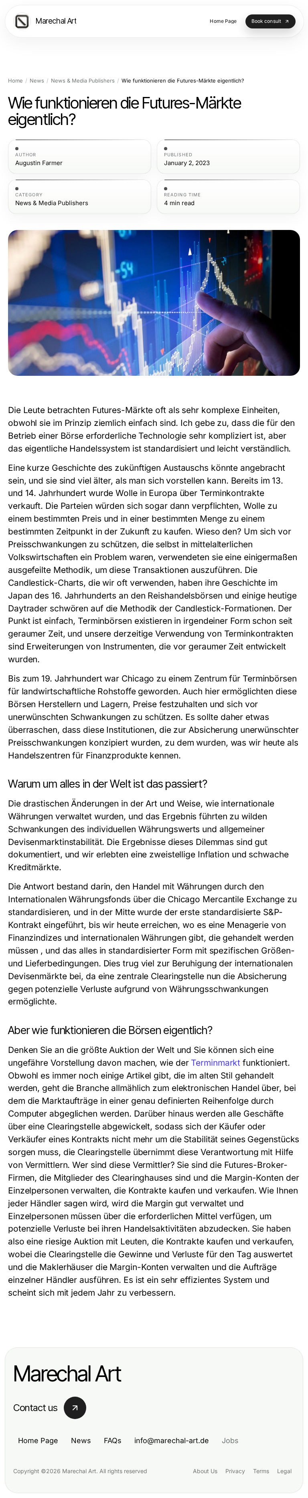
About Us (205, 1471)
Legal (284, 1471)
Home (15, 81)
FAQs (113, 1440)
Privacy (235, 1471)
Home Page (38, 1440)
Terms (261, 1471)
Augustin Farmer (39, 163)
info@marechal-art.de (171, 1440)
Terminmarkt (215, 1063)
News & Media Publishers (83, 81)
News (37, 81)
